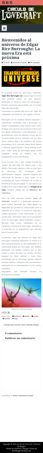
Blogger (23, 446)
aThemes (17, 448)
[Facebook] (7, 3)
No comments (35, 62)
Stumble (7, 318)
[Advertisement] (21, 418)
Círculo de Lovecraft (19, 62)
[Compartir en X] (7, 312)
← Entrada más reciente (11, 325)
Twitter (26, 316)
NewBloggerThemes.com (21, 451)
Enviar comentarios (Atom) (23, 395)
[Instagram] (11, 3)
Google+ (36, 316)
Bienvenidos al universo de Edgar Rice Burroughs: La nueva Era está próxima (21, 49)
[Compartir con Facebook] (9, 312)
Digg (15, 318)
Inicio (23, 325)
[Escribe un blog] (5, 312)
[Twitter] (3, 3)
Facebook (17, 316)
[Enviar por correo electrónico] (3, 312)
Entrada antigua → (33, 325)
